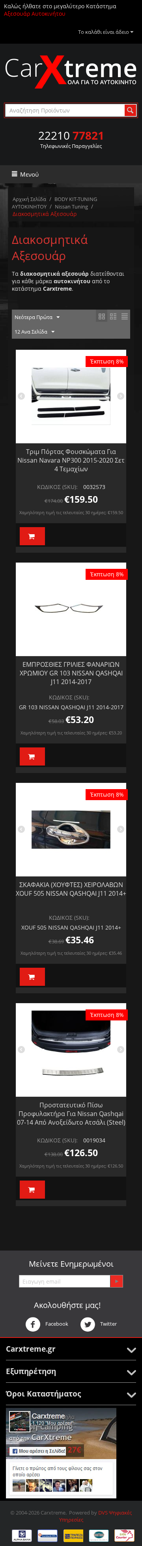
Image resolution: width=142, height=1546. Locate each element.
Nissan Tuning (71, 206)
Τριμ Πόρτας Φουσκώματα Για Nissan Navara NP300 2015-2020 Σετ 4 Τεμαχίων (71, 460)
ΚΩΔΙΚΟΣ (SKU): (57, 487)
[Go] (116, 1281)
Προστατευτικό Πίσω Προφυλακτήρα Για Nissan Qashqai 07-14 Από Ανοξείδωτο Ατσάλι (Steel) (71, 1114)
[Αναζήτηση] (130, 110)
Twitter (108, 1323)
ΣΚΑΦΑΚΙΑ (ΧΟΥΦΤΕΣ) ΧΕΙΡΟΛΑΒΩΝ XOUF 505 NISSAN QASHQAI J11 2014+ (71, 889)
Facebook (56, 1323)
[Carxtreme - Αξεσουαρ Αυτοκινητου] (71, 71)
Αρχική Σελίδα (29, 199)
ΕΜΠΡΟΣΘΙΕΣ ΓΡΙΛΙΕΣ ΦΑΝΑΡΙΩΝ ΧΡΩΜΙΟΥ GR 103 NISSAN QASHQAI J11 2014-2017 (71, 673)
